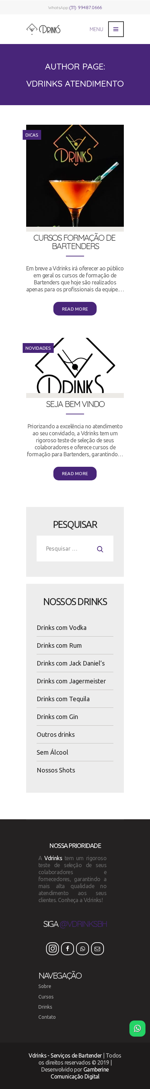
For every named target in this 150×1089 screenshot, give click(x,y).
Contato (47, 1017)
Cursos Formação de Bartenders (75, 241)
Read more (75, 308)
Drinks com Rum (59, 645)
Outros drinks (56, 734)
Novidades (38, 348)
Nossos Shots (56, 770)
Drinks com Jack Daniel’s (71, 663)
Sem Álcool (52, 752)
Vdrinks (53, 858)
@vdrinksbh (83, 924)
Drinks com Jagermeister (71, 680)
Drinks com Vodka (62, 627)
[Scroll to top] (13, 1029)
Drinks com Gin (57, 716)
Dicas (31, 134)
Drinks (45, 1007)
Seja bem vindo (75, 404)
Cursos (46, 997)
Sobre (44, 986)
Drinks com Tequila (63, 698)
